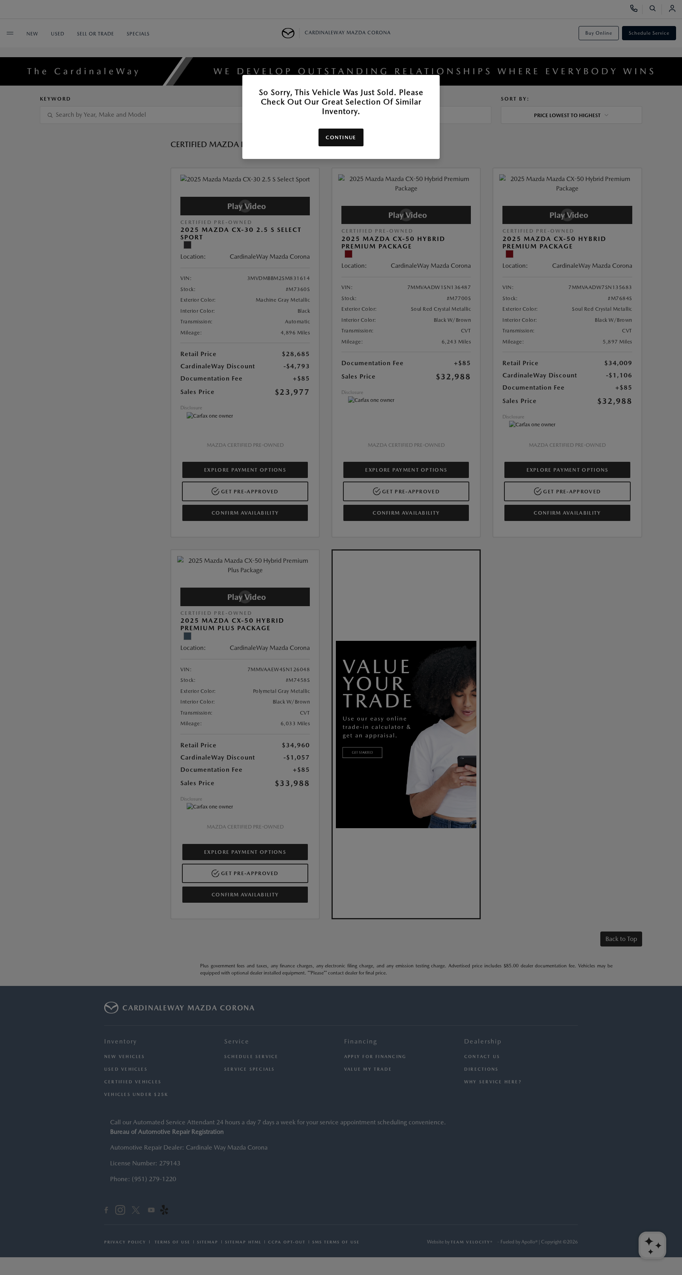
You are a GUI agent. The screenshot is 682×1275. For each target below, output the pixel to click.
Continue (341, 137)
